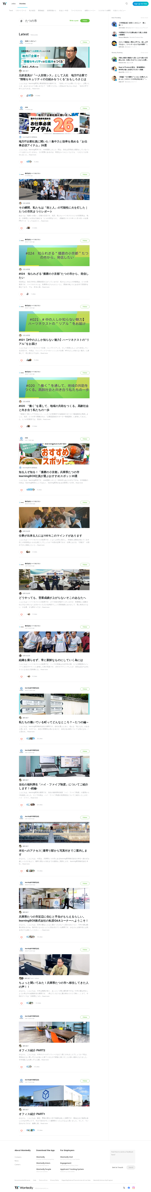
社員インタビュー (119, 10)
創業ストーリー (90, 10)
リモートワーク (21, 10)
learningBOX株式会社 (32, 688)
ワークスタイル (76, 10)
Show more (144, 17)
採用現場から (51, 10)
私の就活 (32, 10)
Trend (11, 10)
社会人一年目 (63, 10)
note (26, 107)
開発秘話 (41, 10)
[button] (23, 1150)
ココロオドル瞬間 (104, 10)
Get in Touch (117, 1167)
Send (131, 1167)
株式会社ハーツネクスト (33, 173)
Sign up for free (140, 4)
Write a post (74, 20)
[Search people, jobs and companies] (126, 3)
